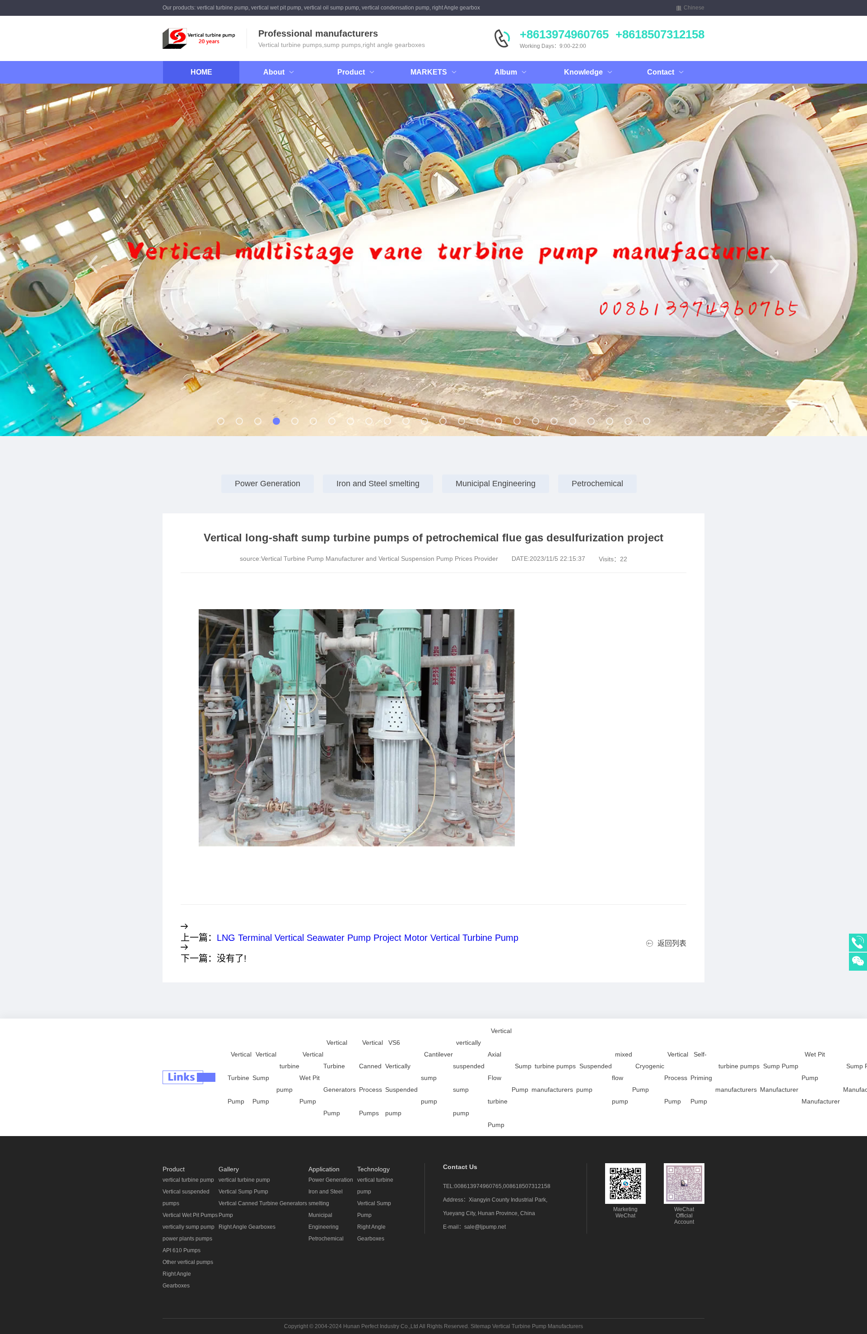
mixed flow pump (622, 1078)
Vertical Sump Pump (264, 1078)
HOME (201, 72)
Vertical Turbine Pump (240, 1078)
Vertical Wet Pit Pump (311, 1078)
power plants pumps (187, 1238)
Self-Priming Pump (701, 1078)
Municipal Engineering (496, 483)
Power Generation (267, 483)
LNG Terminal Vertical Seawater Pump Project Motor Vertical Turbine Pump (367, 938)
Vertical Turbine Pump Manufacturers (537, 1326)
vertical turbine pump (188, 1180)
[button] (93, 264)
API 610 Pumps (181, 1250)
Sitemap (481, 1326)
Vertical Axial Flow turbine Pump (500, 1077)
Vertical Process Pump (676, 1078)
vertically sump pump (188, 1227)
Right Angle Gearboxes (247, 1227)
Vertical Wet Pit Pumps (190, 1215)
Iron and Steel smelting (378, 483)
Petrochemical (597, 483)
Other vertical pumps (188, 1262)
